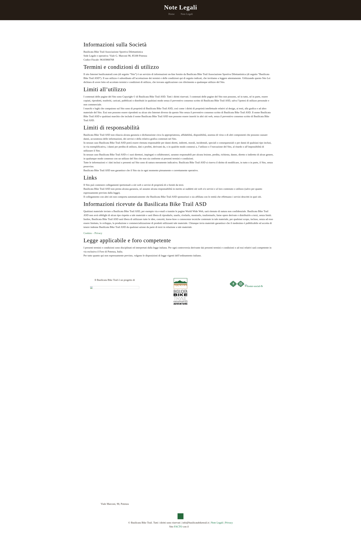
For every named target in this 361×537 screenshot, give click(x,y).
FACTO (178, 526)
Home (171, 14)
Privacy (229, 522)
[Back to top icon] (180, 516)
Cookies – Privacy (92, 233)
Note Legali (187, 14)
